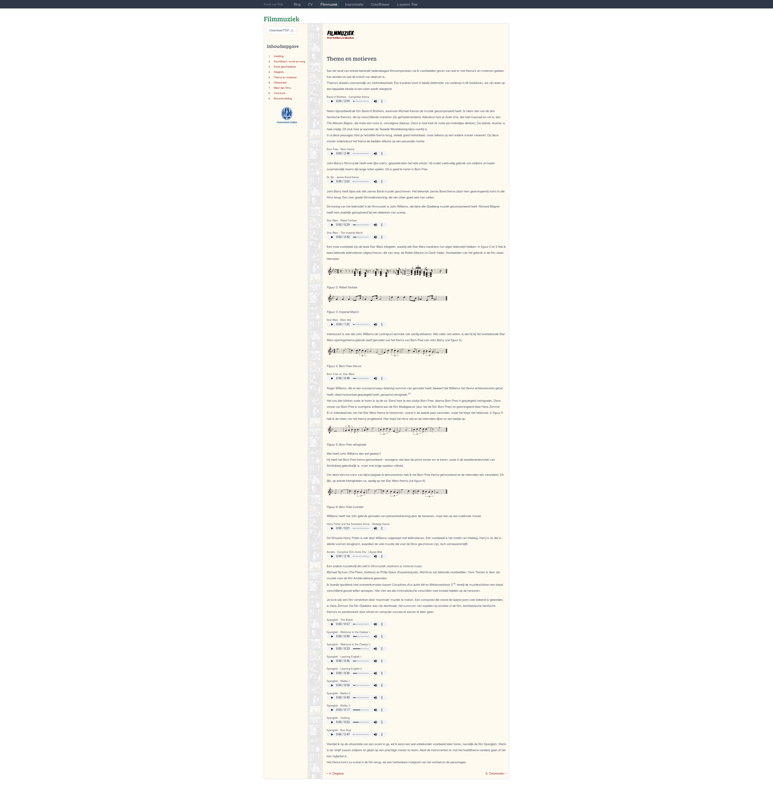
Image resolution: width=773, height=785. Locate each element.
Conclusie (279, 93)
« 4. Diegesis (335, 773)
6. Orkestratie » (496, 773)
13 (409, 393)
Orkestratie (280, 82)
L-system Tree (407, 4)
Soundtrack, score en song (289, 61)
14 (454, 583)
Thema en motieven (285, 77)
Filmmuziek (328, 4)
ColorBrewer (380, 4)
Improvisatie (354, 4)
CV (310, 4)
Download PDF (279, 30)
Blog (297, 4)
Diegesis (279, 72)
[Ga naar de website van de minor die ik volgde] (287, 115)
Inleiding (278, 56)
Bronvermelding (283, 98)
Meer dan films (282, 88)
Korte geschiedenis (285, 66)
